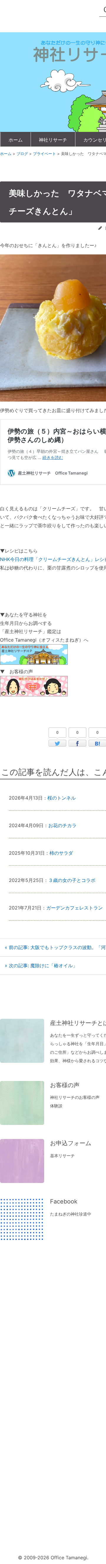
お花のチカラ (62, 825)
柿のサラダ (61, 853)
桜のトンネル (61, 798)
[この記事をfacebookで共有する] (77, 743)
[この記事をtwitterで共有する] (57, 743)
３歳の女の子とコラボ (71, 880)
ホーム (16, 140)
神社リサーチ (53, 140)
